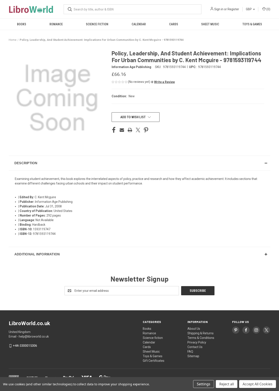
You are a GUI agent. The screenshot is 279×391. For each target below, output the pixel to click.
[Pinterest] (146, 130)
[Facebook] (114, 130)
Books (21, 24)
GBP (249, 9)
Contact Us (194, 347)
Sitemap (193, 356)
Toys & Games (252, 24)
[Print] (130, 130)
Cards (173, 24)
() (268, 9)
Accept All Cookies (257, 384)
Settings (203, 384)
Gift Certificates (153, 360)
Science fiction (97, 24)
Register (233, 9)
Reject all (226, 384)
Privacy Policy (196, 342)
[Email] (122, 130)
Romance (56, 24)
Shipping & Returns (200, 333)
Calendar (139, 24)
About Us (193, 328)
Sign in (218, 9)
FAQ (190, 351)
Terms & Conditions (200, 338)
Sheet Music (210, 24)
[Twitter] (138, 130)
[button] (163, 82)
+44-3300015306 (25, 346)
